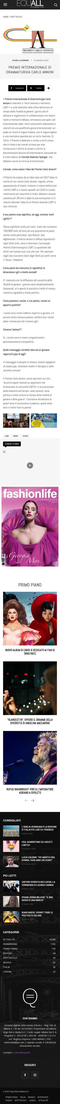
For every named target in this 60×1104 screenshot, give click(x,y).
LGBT (7, 436)
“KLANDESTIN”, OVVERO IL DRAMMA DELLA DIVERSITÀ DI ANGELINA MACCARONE (30, 721)
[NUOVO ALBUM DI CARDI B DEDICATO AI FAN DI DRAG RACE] (30, 618)
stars (25, 436)
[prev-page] (26, 800)
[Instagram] (35, 1075)
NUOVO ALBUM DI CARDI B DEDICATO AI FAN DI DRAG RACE (30, 651)
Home (5, 16)
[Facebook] (25, 1075)
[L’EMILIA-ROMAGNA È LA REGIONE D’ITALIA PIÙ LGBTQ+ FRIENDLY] (11, 831)
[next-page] (32, 800)
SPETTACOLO (16, 16)
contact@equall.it (21, 1052)
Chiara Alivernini (20, 60)
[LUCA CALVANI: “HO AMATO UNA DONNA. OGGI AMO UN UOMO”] (11, 861)
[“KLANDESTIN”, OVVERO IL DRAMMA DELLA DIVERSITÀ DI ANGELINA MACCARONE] (30, 688)
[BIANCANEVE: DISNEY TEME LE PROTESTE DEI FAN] (11, 916)
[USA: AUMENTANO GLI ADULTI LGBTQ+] (11, 846)
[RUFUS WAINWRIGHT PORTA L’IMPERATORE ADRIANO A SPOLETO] (30, 758)
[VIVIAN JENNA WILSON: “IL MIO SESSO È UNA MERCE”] (11, 901)
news (15, 436)
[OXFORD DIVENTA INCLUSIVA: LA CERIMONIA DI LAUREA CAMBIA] (11, 886)
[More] (48, 88)
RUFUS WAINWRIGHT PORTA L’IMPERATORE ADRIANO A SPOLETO (30, 791)
